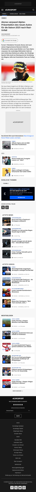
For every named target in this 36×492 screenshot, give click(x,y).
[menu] (33, 10)
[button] (2, 10)
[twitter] (16, 487)
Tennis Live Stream (18, 455)
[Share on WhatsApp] (7, 207)
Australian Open (18, 442)
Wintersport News (18, 450)
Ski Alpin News (18, 452)
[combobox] (18, 410)
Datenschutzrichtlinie (18, 470)
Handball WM (18, 440)
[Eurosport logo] (10, 10)
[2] (16, 405)
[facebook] (12, 487)
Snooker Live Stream (18, 445)
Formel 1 (4, 18)
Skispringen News (18, 431)
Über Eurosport (18, 461)
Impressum (18, 472)
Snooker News (18, 433)
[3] (18, 405)
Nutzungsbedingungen (18, 467)
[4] (20, 405)
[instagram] (24, 487)
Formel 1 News (18, 447)
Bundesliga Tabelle (18, 428)
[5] (22, 405)
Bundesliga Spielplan (18, 426)
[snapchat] (20, 487)
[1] (14, 405)
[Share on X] (3, 207)
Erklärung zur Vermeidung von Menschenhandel (18, 475)
